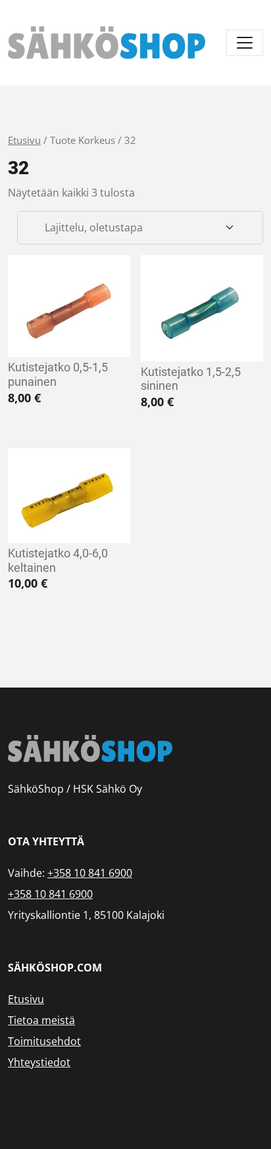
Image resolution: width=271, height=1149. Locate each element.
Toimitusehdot (44, 1041)
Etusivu (24, 140)
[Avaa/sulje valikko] (244, 43)
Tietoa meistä (41, 1020)
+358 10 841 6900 (89, 873)
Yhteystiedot (39, 1062)
